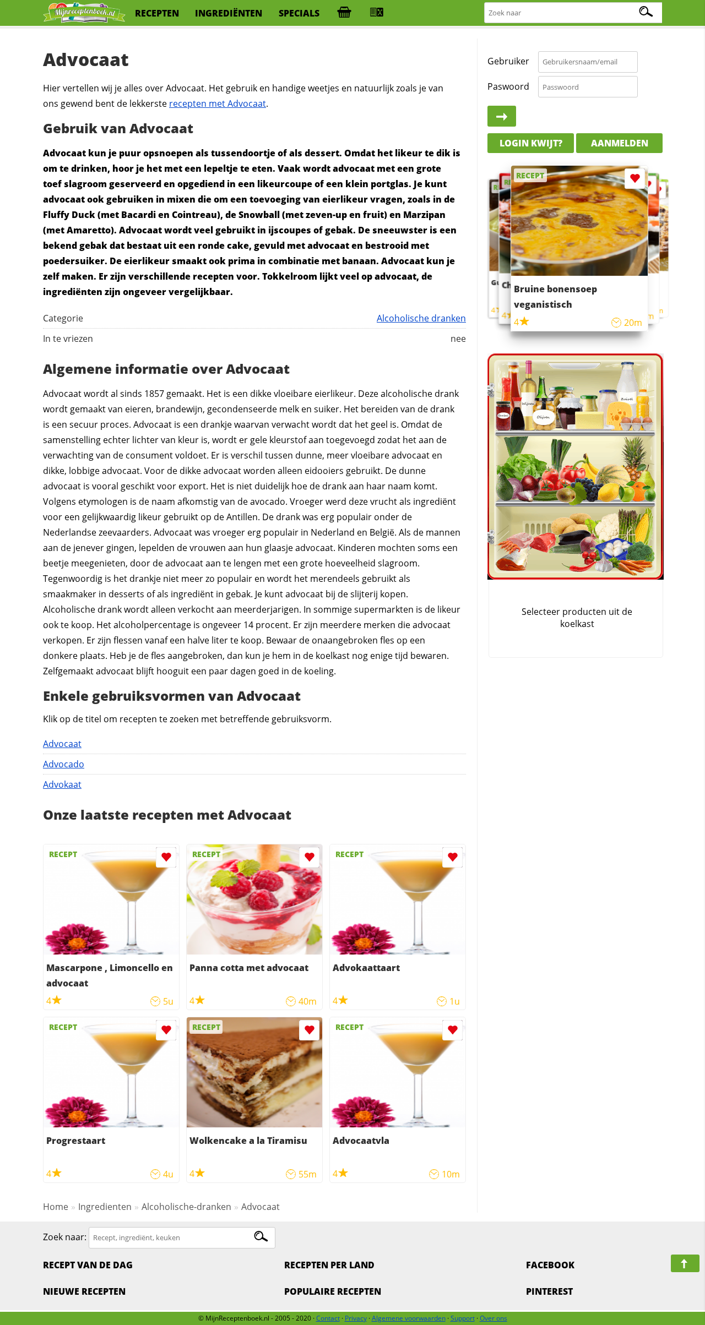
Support (463, 1318)
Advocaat (62, 744)
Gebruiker (508, 62)
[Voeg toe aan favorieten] (166, 857)
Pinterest (549, 1291)
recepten (157, 13)
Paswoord (508, 86)
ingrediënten (228, 13)
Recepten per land (329, 1265)
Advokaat (62, 784)
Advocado (63, 764)
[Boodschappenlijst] (344, 13)
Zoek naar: (64, 1237)
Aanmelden (619, 143)
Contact (328, 1318)
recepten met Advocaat (217, 103)
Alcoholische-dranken (186, 1207)
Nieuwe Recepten (84, 1291)
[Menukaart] (376, 13)
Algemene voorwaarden (409, 1318)
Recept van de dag (88, 1265)
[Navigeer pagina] (685, 1263)
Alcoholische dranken (421, 318)
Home (55, 1207)
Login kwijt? (531, 143)
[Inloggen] (501, 116)
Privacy (356, 1318)
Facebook (550, 1265)
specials (299, 13)
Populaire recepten (332, 1291)
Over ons (493, 1318)
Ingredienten (105, 1207)
